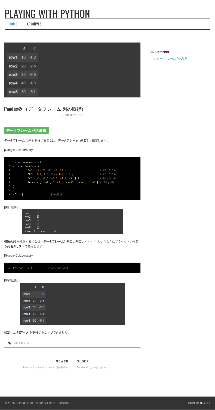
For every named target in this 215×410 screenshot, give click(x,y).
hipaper (205, 403)
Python (17, 343)
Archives (34, 24)
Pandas (25, 343)
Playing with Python (47, 13)
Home (13, 24)
